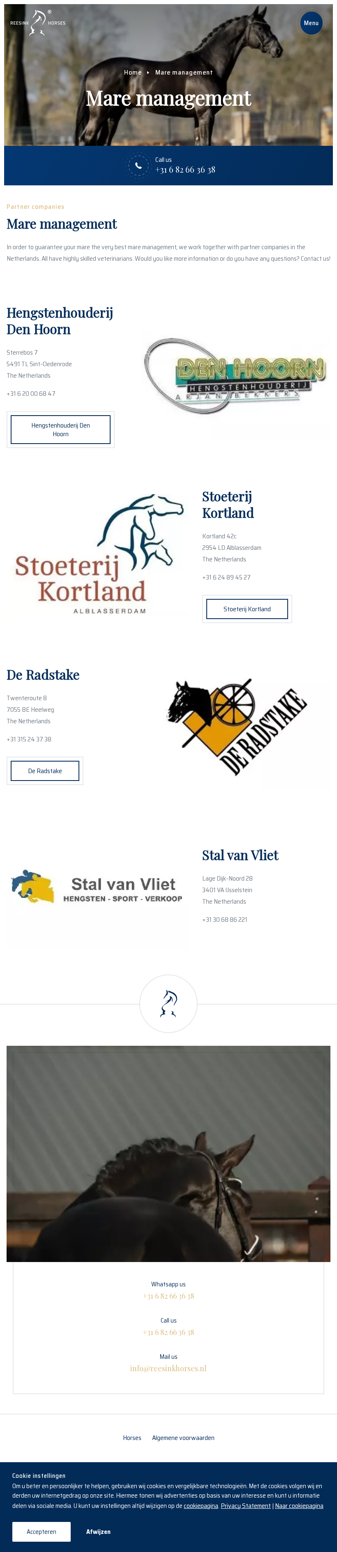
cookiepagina (201, 1506)
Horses (132, 1438)
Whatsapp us (168, 1290)
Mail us (168, 1362)
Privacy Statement (246, 1506)
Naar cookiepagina (299, 1506)
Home (133, 72)
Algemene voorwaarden (183, 1438)
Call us (168, 1326)
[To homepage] (38, 23)
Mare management (184, 72)
